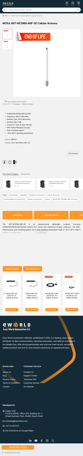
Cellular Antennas (53, 195)
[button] (11, 452)
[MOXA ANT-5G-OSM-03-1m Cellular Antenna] (11, 283)
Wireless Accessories (37, 195)
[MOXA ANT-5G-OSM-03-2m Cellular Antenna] (31, 283)
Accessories (13, 195)
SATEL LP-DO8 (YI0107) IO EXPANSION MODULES (57, 182)
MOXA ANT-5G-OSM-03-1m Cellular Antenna (12, 295)
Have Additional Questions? (17, 101)
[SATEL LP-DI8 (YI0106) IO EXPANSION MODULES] (8, 184)
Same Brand (25, 174)
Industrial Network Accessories (14, 199)
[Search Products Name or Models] (78, 10)
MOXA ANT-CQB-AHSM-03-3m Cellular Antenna (71, 295)
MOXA (14, 139)
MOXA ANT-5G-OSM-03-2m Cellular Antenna (32, 295)
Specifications (51, 215)
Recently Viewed (32, 269)
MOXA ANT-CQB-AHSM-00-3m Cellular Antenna (51, 295)
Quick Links (8, 366)
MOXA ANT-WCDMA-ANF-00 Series (65, 199)
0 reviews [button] (16, 104)
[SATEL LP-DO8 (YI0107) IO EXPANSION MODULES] (42, 184)
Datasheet (74, 153)
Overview (17, 215)
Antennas (23, 195)
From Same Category (10, 174)
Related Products (12, 269)
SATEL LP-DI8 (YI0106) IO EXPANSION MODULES (23, 182)
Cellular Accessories (35, 199)
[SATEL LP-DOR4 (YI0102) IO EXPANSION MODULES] (77, 184)
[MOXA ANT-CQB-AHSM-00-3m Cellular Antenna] (51, 283)
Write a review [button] (27, 104)
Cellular (47, 199)
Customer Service (32, 366)
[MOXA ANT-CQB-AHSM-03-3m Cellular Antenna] (71, 283)
